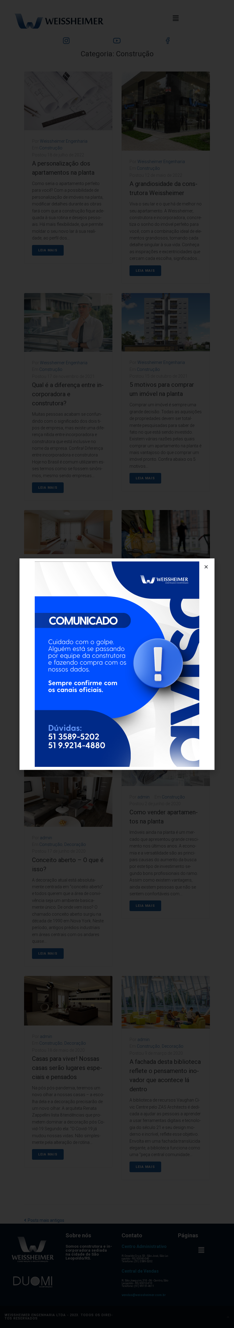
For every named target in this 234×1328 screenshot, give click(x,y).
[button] (206, 566)
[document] (117, 664)
